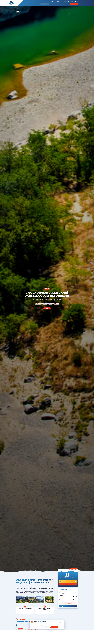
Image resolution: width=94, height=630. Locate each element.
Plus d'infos (59, 4)
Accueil (37, 4)
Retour (18, 11)
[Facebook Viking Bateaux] (65, 1)
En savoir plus (40, 625)
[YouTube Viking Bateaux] (68, 1)
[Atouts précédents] (16, 610)
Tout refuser (38, 627)
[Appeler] (72, 1)
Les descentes (44, 4)
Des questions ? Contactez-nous (68, 606)
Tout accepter (54, 627)
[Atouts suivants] (54, 610)
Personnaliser (46, 627)
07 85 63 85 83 (59, 1)
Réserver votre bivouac (68, 603)
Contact (66, 4)
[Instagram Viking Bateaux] (67, 1)
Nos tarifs (52, 4)
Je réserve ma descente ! (67, 584)
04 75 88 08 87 (51, 1)
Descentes (21, 576)
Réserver (46, 308)
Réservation (73, 4)
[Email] (70, 1)
